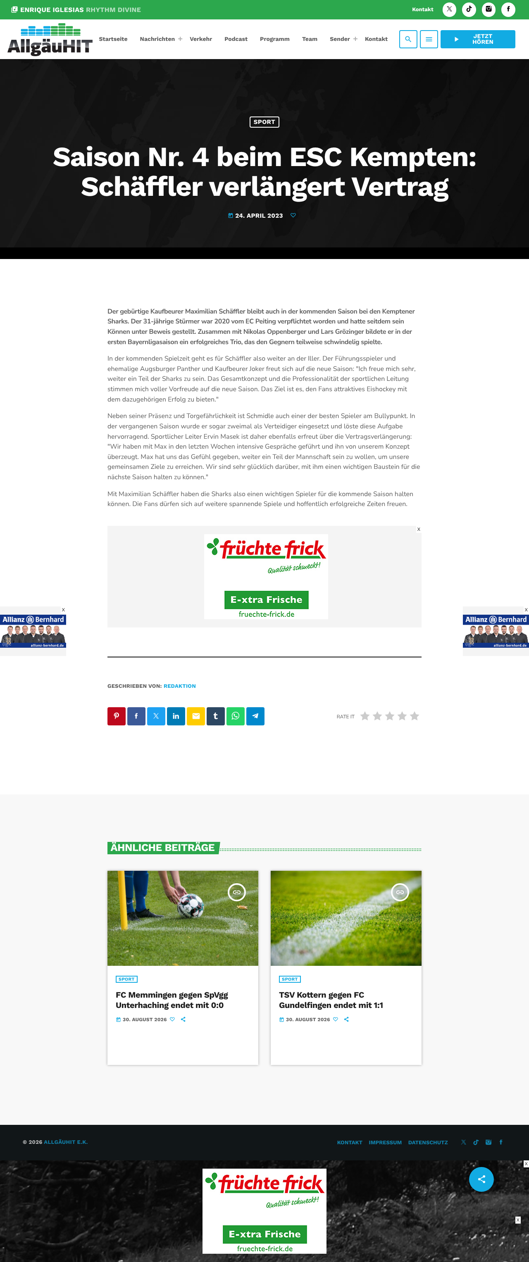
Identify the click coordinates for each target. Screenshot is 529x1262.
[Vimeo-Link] (50, 39)
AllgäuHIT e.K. (66, 1142)
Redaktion (180, 686)
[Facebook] (508, 9)
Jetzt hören (472, 39)
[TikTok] (469, 9)
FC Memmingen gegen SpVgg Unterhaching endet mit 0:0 (172, 1000)
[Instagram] (489, 9)
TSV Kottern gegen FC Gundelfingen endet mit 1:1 (331, 1000)
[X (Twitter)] (450, 9)
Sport (264, 122)
